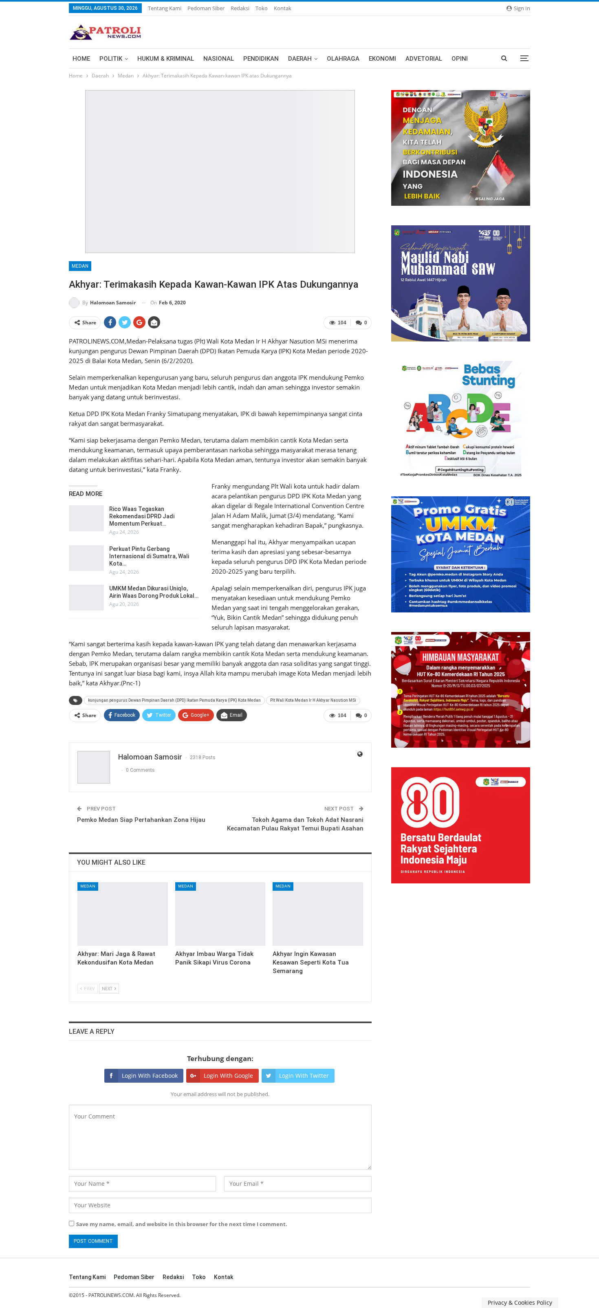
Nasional (218, 58)
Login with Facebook (150, 1075)
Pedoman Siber (206, 8)
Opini (459, 58)
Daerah (300, 58)
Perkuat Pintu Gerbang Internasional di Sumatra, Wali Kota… (149, 556)
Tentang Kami (164, 8)
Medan (80, 266)
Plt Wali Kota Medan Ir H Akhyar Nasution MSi (313, 700)
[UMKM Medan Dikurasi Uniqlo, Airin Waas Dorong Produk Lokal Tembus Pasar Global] (86, 598)
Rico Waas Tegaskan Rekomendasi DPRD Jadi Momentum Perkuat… (141, 516)
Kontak (282, 8)
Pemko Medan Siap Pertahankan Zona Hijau (141, 820)
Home (81, 58)
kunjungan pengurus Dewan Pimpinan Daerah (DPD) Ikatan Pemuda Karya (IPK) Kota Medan (174, 700)
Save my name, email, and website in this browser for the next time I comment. (181, 1224)
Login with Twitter (304, 1075)
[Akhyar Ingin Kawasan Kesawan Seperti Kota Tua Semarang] (318, 913)
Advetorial (423, 58)
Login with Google (228, 1075)
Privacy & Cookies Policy (520, 1302)
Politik (110, 58)
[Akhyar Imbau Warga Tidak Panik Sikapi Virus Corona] (220, 913)
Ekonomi (382, 58)
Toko (261, 8)
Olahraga (343, 58)
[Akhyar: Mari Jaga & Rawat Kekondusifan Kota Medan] (122, 913)
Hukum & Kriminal (165, 58)
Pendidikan (261, 58)
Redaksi (240, 8)
